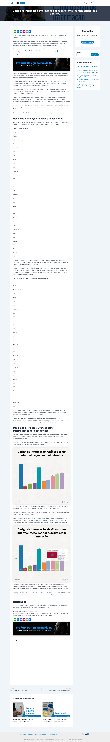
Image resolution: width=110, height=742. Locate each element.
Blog (85, 3)
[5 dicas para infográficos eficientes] (22, 628)
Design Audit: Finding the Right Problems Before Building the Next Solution (86, 85)
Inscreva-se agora (87, 42)
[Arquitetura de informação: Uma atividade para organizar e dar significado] (41, 628)
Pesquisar (78, 52)
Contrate (93, 3)
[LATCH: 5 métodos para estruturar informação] (60, 628)
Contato (79, 3)
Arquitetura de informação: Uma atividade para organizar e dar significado (40, 635)
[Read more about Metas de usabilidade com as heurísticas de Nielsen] (27, 730)
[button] (87, 3)
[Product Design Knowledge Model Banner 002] (41, 64)
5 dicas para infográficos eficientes (21, 633)
